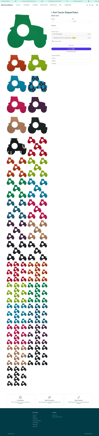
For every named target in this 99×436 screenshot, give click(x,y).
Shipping (34, 417)
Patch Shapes (35, 422)
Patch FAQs (35, 424)
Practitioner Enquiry (37, 420)
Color (73, 19)
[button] (71, 45)
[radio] (52, 34)
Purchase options (55, 31)
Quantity (53, 19)
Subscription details (57, 41)
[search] (87, 5)
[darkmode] (96, 5)
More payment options (71, 51)
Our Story (35, 415)
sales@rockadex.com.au (57, 416)
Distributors (35, 418)
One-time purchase (58, 34)
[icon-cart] (92, 5)
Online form (54, 415)
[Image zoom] (27, 31)
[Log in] (90, 5)
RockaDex (90, 433)
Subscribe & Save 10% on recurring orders (65, 37)
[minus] (52, 28)
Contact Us (35, 426)
